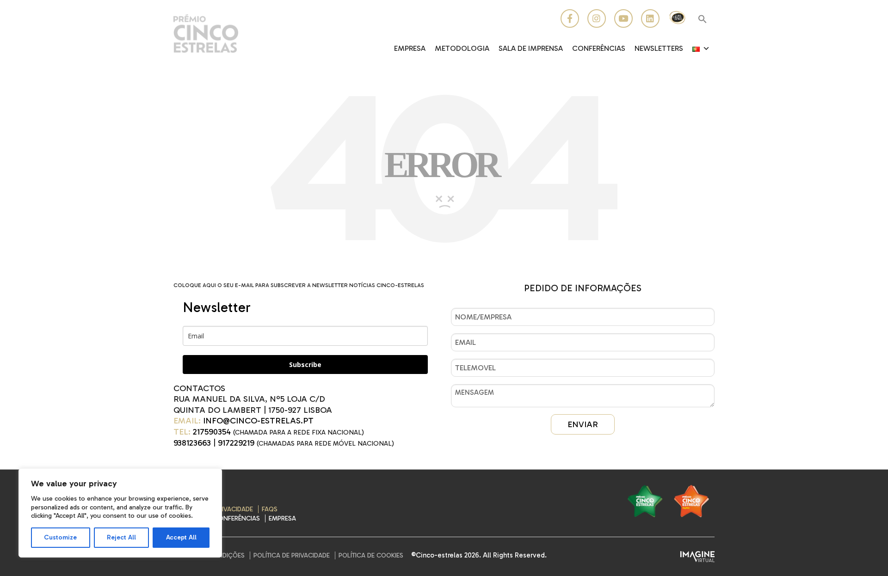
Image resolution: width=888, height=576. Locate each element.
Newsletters (659, 48)
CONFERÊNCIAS (598, 48)
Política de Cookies (371, 555)
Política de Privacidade (291, 555)
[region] (120, 513)
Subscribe (305, 364)
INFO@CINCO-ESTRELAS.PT (258, 421)
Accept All (181, 537)
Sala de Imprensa (531, 48)
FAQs (270, 509)
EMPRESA (410, 48)
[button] (703, 19)
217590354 (212, 432)
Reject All (121, 537)
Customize (60, 537)
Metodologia (462, 48)
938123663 (192, 443)
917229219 (236, 443)
